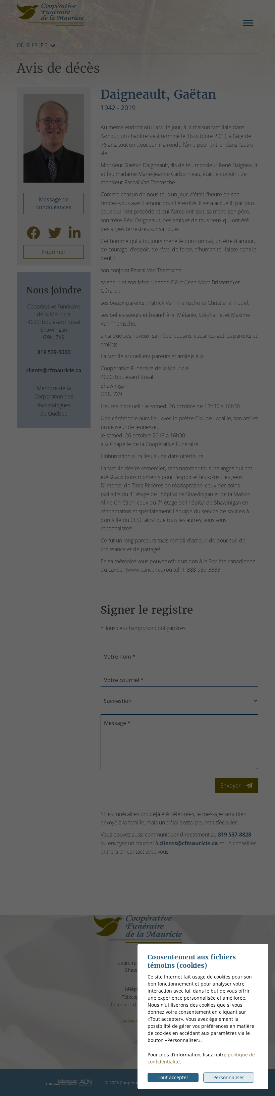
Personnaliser (228, 1077)
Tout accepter (173, 1077)
